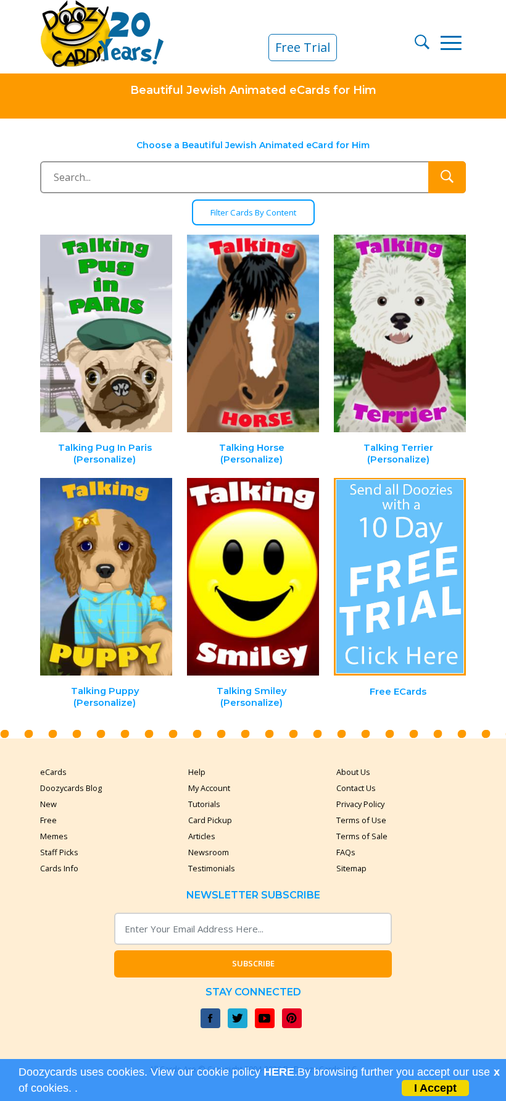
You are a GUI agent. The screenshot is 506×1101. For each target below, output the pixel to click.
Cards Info (59, 868)
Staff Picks (59, 852)
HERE (278, 1072)
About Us (353, 772)
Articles (201, 836)
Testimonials (211, 868)
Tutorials (204, 804)
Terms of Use (361, 820)
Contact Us (356, 788)
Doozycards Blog (71, 788)
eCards (53, 772)
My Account (209, 788)
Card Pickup (210, 820)
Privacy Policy (360, 804)
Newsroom (208, 852)
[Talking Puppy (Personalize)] (106, 577)
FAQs (345, 852)
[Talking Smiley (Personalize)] (253, 577)
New (48, 804)
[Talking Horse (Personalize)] (253, 334)
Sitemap (351, 868)
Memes (54, 836)
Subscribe (253, 963)
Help (196, 772)
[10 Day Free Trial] (399, 577)
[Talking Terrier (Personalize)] (399, 334)
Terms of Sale (362, 836)
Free (48, 820)
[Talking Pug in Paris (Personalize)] (106, 334)
